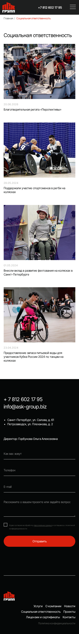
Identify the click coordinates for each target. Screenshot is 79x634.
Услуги (38, 606)
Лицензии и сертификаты (43, 617)
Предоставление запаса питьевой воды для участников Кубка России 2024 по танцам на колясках (33, 356)
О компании (53, 606)
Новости (69, 606)
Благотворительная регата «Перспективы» (32, 109)
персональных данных (43, 525)
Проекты (69, 611)
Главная (8, 18)
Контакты (69, 617)
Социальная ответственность (33, 18)
